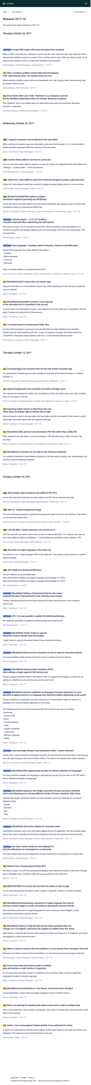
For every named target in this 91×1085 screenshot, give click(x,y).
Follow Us (31, 1078)
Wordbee (23, 1078)
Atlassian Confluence (62, 1081)
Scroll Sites (50, 1081)
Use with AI (80, 12)
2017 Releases (17, 12)
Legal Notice (14, 1078)
